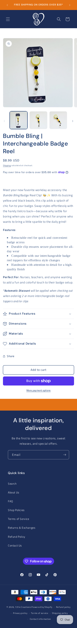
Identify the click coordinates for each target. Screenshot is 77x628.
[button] (8, 19)
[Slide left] (4, 121)
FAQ (10, 501)
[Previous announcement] (7, 5)
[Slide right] (72, 121)
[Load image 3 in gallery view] (58, 120)
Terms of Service (18, 519)
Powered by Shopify (41, 607)
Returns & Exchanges (21, 528)
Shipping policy (60, 613)
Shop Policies (16, 510)
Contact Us (15, 545)
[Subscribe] (64, 454)
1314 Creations (23, 607)
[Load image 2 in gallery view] (38, 120)
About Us (13, 492)
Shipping (7, 165)
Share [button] (10, 356)
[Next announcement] (69, 5)
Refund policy (63, 607)
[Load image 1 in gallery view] (18, 120)
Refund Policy (16, 537)
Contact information (40, 619)
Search (12, 483)
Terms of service (39, 613)
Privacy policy (20, 613)
